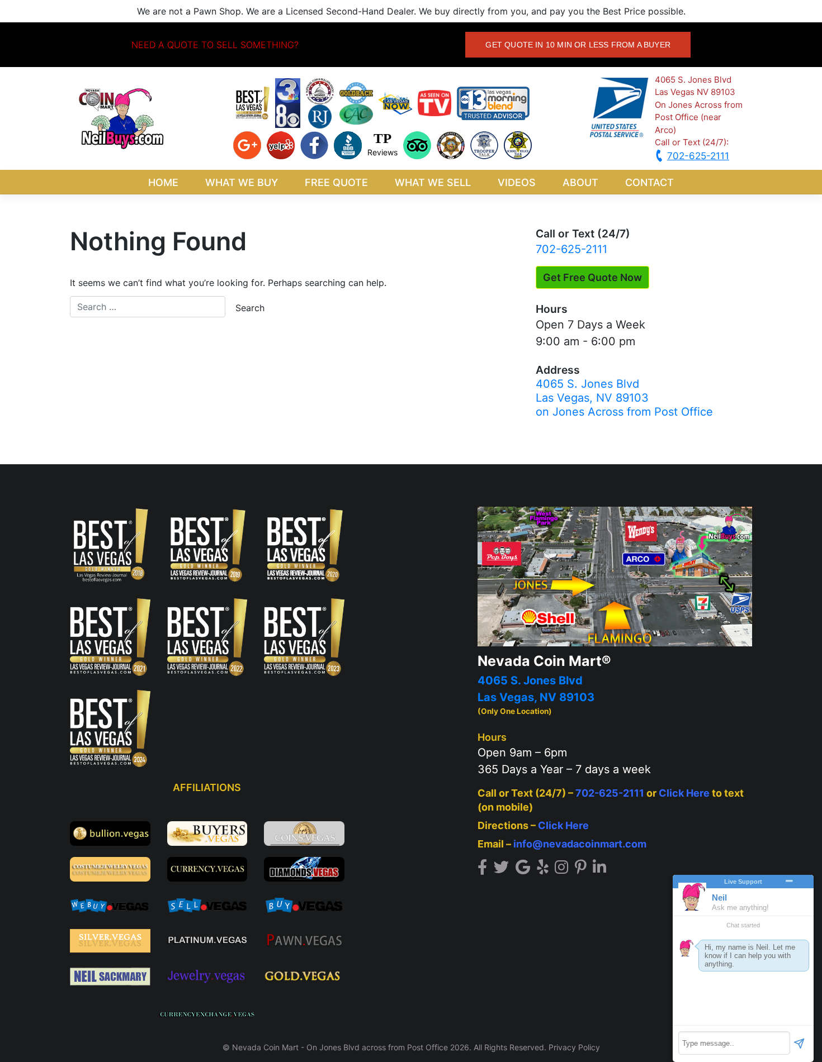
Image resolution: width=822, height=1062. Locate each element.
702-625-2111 (571, 249)
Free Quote (336, 182)
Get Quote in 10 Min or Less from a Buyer (577, 44)
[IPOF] (451, 144)
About (580, 182)
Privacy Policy (574, 1047)
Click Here (684, 793)
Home (163, 182)
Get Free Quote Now (592, 277)
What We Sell (433, 182)
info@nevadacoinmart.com (579, 844)
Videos (517, 182)
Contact (649, 182)
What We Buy (241, 182)
